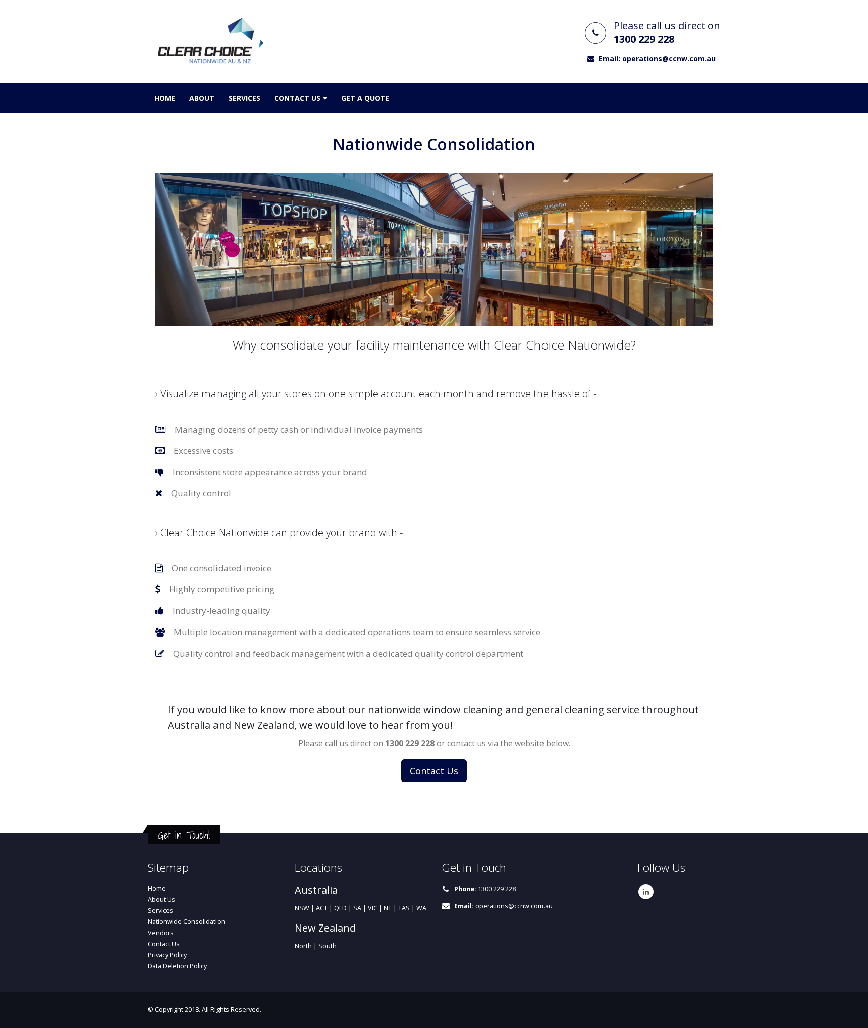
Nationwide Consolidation (186, 921)
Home (164, 98)
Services (244, 98)
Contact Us (297, 98)
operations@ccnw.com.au (514, 906)
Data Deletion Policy (177, 966)
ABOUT (201, 98)
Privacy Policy (167, 955)
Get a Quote (365, 98)
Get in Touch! (184, 835)
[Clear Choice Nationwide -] (210, 41)
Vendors (161, 933)
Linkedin (646, 891)
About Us (161, 899)
